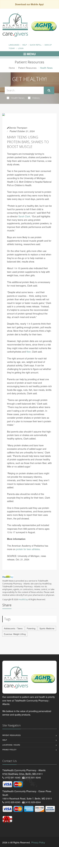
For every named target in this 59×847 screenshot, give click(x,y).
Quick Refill (36, 44)
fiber (28, 351)
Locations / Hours (11, 744)
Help (24, 44)
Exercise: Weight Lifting (15, 634)
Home (12, 67)
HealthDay (23, 599)
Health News (18, 97)
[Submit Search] (49, 90)
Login (20, 48)
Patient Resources (27, 67)
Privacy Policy (9, 749)
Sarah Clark (24, 216)
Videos (36, 97)
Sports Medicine (46, 628)
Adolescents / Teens (13, 628)
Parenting (31, 628)
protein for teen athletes (28, 549)
